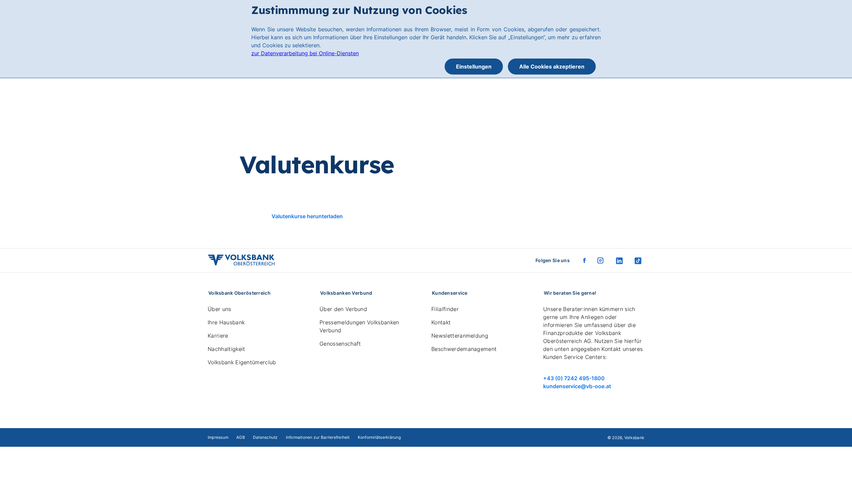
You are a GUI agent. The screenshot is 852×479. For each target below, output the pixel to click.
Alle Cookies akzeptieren (551, 66)
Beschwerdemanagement (464, 349)
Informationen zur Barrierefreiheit (318, 437)
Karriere (218, 335)
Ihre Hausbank (226, 322)
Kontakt (441, 322)
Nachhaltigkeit (226, 349)
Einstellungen (474, 66)
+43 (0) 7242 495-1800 (574, 378)
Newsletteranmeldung (459, 335)
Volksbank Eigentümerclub (242, 362)
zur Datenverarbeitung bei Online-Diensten (305, 53)
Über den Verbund (343, 309)
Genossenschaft (340, 343)
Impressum (218, 437)
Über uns (219, 309)
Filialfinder (445, 309)
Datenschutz (265, 437)
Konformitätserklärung (379, 437)
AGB (240, 437)
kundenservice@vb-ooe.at (577, 386)
